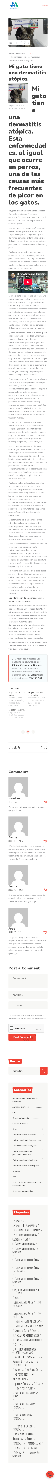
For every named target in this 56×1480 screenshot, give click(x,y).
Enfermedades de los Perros (26, 1160)
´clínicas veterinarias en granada (26, 1454)
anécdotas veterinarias (25, 1234)
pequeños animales (23, 1383)
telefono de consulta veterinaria (24, 1428)
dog (17, 1297)
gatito (18, 1330)
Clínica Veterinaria (20, 1123)
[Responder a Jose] (45, 933)
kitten (18, 1344)
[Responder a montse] (45, 802)
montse (14, 798)
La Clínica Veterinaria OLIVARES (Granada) (24, 1351)
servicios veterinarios (32, 674)
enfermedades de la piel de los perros (27, 1315)
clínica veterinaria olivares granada (27, 1280)
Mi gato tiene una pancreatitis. (35, 693)
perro (38, 1383)
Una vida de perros (25, 1434)
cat (26, 1239)
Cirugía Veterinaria (21, 1118)
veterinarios (34, 1443)
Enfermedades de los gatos (20, 60)
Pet (14, 1176)
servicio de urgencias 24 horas (25, 1394)
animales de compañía (25, 1225)
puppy (30, 1388)
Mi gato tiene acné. (16, 710)
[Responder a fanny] (45, 842)
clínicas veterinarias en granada (25, 1250)
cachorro (17, 1239)
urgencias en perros (23, 1438)
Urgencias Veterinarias (23, 1191)
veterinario (19, 1443)
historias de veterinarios (26, 1335)
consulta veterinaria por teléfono (26, 1291)
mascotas (19, 1369)
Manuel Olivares (18, 53)
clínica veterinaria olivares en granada (27, 1269)
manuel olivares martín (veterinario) (25, 1363)
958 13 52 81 (35, 678)
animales (17, 1220)
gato (26, 1330)
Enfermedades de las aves (24, 1134)
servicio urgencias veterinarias (22, 1417)
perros (16, 1388)
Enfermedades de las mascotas (25, 57)
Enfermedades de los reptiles (26, 1165)
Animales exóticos (21, 1107)
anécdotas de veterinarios (26, 1230)
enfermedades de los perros (29, 1326)
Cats (15, 1112)
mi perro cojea (34, 1369)
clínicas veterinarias (24, 1244)
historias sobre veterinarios (27, 1340)
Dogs (15, 1129)
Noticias (16, 1171)
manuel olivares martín (27, 1357)
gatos (35, 1330)
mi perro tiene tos (24, 1374)
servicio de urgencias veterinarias (24, 1405)
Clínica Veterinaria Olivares (27, 665)
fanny (12, 837)
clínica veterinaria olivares (27, 1259)
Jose (11, 928)
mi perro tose (19, 1379)
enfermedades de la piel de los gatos (27, 1304)
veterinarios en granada (26, 1448)
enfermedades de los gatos (29, 1321)
